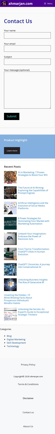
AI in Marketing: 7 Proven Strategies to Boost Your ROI (33, 173)
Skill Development (16, 342)
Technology (13, 346)
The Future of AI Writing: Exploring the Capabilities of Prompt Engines (33, 190)
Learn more (12, 150)
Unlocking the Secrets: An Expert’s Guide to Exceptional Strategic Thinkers (33, 312)
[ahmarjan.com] (4, 3)
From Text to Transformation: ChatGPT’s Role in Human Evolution (33, 251)
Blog (9, 335)
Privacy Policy (28, 364)
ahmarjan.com (21, 3)
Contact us (28, 412)
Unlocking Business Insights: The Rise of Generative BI (33, 281)
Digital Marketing (16, 339)
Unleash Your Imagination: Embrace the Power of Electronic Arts (32, 236)
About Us (28, 426)
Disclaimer (28, 398)
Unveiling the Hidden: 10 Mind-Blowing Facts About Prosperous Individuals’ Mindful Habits (18, 299)
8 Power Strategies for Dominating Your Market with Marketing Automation (33, 221)
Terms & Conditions (28, 384)
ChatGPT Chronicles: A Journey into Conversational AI (34, 265)
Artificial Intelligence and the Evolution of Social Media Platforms (33, 205)
